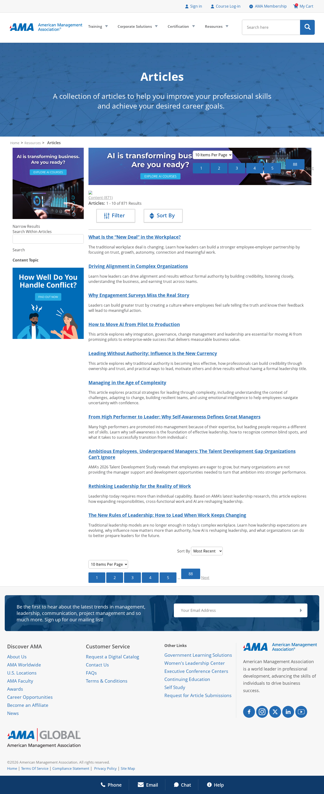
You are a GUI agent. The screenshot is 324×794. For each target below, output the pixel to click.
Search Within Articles (32, 231)
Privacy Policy (105, 768)
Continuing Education (187, 679)
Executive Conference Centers (196, 671)
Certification (181, 27)
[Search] (307, 27)
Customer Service (108, 646)
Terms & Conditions (106, 681)
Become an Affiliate (27, 705)
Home (14, 143)
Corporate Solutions (137, 27)
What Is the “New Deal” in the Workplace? (134, 237)
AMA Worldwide (24, 665)
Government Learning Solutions (198, 655)
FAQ (90, 673)
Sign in (196, 6)
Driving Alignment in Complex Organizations (138, 266)
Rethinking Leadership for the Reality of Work (139, 486)
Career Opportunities (30, 697)
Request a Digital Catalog (112, 657)
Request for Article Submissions (197, 695)
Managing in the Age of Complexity (127, 382)
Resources (216, 27)
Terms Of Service (34, 768)
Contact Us (97, 665)
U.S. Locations (22, 673)
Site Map (128, 768)
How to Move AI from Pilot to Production (134, 324)
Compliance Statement (70, 768)
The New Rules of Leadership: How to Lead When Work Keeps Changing (167, 515)
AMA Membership (271, 6)
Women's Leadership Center (194, 663)
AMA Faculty (20, 681)
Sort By (183, 551)
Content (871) (100, 197)
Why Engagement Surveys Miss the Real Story (138, 295)
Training (97, 27)
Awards (15, 689)
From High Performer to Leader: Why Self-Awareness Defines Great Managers (174, 417)
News (13, 713)
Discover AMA (24, 646)
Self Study (174, 687)
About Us (17, 657)
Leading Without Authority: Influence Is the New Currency (152, 353)
